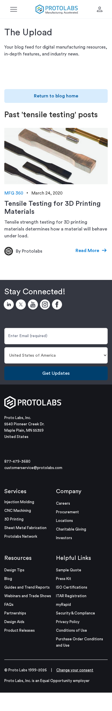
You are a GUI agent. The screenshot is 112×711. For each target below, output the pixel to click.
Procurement (67, 512)
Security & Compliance (75, 613)
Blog (8, 579)
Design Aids (14, 622)
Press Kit (63, 579)
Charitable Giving (71, 529)
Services (15, 491)
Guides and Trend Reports (27, 587)
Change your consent (74, 670)
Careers (63, 503)
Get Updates (56, 373)
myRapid (63, 604)
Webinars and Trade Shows (27, 596)
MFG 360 (13, 193)
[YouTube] (33, 305)
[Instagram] (45, 305)
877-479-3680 (17, 461)
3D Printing (14, 519)
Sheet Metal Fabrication (25, 528)
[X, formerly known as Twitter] (21, 305)
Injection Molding (19, 502)
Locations (64, 520)
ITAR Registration (71, 596)
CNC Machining (17, 510)
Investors (64, 538)
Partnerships (15, 613)
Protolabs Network (20, 536)
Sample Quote (68, 570)
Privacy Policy (68, 622)
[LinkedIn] (9, 305)
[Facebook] (58, 305)
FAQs (8, 604)
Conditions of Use (71, 630)
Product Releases (19, 630)
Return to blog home (56, 96)
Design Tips (14, 570)
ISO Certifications (71, 587)
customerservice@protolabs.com (33, 468)
